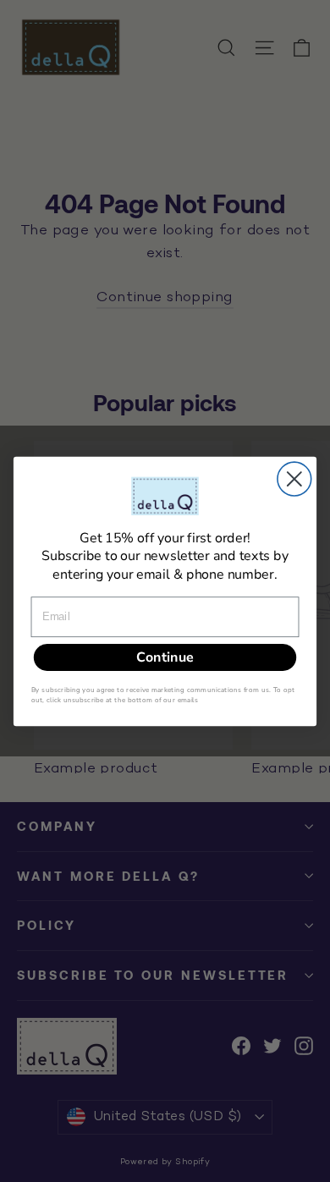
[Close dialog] (294, 479)
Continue (165, 656)
